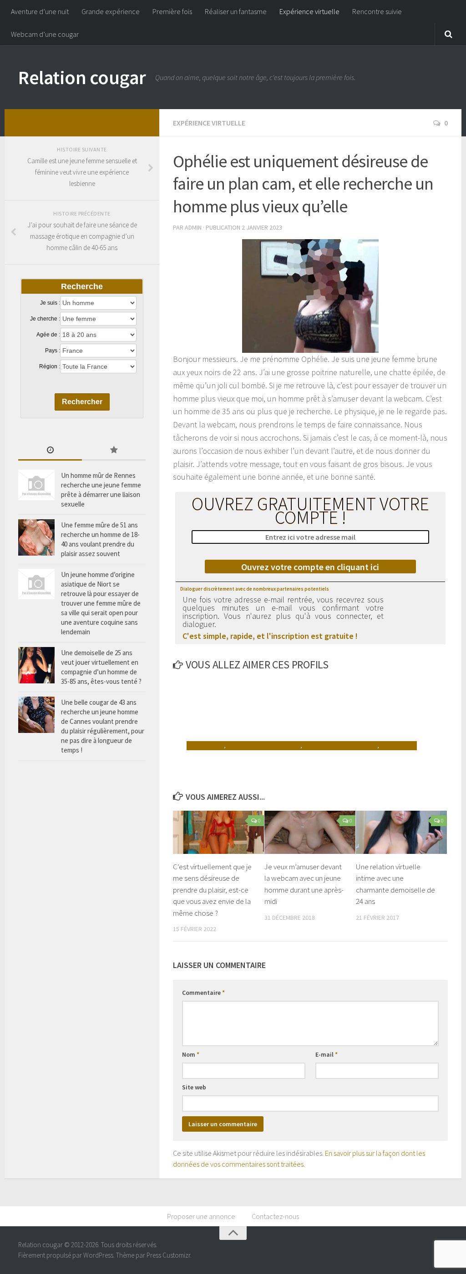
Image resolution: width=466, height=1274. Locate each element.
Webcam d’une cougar (45, 34)
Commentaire (203, 992)
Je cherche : (45, 319)
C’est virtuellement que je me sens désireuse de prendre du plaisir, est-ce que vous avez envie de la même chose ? (212, 890)
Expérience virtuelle (309, 11)
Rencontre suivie (377, 11)
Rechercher (82, 402)
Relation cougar (82, 77)
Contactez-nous (275, 1216)
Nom (190, 1054)
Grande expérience (110, 11)
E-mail (326, 1054)
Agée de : (48, 334)
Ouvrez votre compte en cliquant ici (310, 566)
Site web (194, 1087)
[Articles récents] (50, 451)
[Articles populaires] (114, 451)
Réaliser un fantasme (236, 11)
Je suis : (50, 303)
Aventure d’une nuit (40, 11)
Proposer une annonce (201, 1216)
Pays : (52, 350)
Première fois (172, 11)
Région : (49, 366)
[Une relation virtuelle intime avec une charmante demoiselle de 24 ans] (401, 832)
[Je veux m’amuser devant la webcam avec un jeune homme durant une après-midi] (309, 832)
